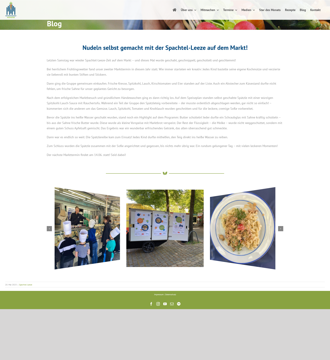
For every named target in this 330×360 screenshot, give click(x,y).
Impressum (159, 294)
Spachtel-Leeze (25, 284)
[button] (49, 228)
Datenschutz (170, 294)
